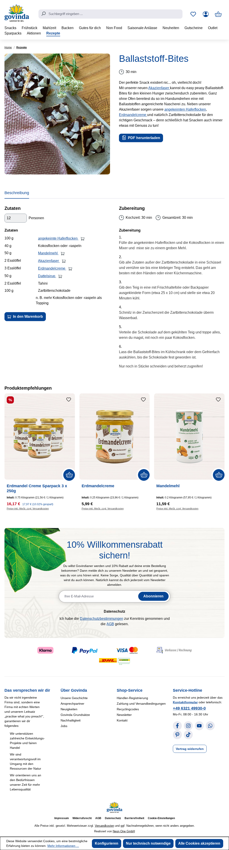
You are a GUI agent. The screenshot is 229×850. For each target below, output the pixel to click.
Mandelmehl (48, 253)
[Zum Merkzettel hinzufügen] (68, 399)
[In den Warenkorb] (82, 238)
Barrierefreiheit (134, 818)
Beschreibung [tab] (16, 193)
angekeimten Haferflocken (185, 109)
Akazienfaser (159, 88)
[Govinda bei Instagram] (188, 725)
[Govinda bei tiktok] (188, 734)
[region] (57, 114)
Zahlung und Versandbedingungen (141, 703)
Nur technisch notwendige (148, 843)
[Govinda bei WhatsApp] (210, 725)
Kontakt (122, 720)
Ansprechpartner (72, 703)
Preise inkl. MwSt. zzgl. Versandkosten (28, 508)
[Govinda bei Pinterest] (177, 734)
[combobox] (110, 14)
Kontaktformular (185, 702)
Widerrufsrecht (82, 818)
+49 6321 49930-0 (189, 708)
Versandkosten (104, 825)
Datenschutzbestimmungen (101, 618)
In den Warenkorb (27, 316)
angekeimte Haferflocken (58, 238)
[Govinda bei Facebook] (177, 725)
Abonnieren (153, 596)
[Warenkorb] (218, 14)
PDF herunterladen (143, 138)
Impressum (61, 818)
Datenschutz (113, 818)
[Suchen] (43, 13)
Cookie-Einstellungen (161, 818)
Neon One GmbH (124, 831)
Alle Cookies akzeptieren (199, 843)
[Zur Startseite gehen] (16, 13)
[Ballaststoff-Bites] (57, 114)
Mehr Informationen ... (63, 846)
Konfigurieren (106, 843)
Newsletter (124, 715)
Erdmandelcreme (133, 115)
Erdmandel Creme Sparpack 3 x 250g (37, 488)
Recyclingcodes (128, 709)
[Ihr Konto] (205, 14)
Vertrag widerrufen (190, 749)
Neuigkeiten (69, 709)
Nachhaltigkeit (71, 720)
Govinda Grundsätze (75, 715)
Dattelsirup (47, 276)
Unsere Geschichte (74, 698)
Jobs (64, 726)
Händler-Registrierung (132, 698)
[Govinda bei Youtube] (199, 725)
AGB (110, 624)
